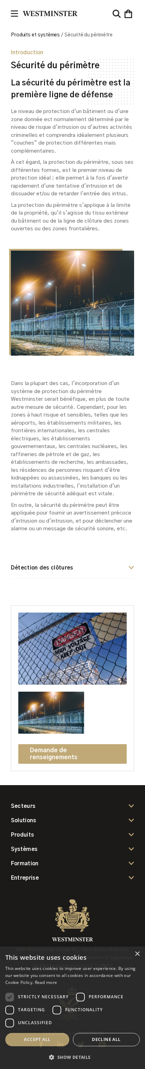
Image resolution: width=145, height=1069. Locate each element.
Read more (46, 982)
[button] (128, 13)
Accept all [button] (37, 1039)
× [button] (137, 954)
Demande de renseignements (53, 753)
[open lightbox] (72, 652)
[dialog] (72, 1007)
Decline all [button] (106, 1039)
